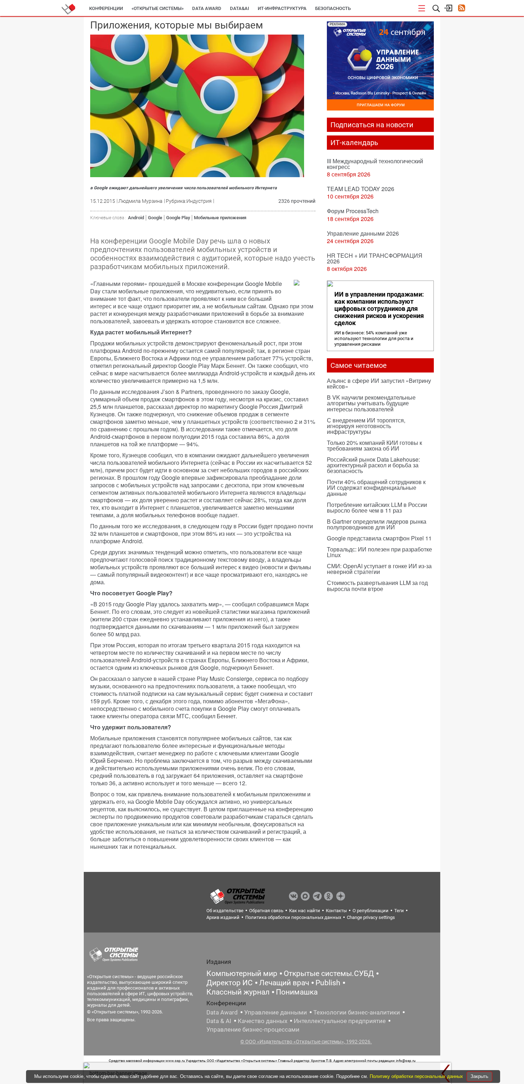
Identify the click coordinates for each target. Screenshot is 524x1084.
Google (155, 217)
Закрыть (479, 1076)
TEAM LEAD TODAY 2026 (360, 189)
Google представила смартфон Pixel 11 (379, 538)
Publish (327, 982)
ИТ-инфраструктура (282, 8)
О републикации (371, 910)
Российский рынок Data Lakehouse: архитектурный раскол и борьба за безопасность (373, 465)
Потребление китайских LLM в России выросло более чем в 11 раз (377, 507)
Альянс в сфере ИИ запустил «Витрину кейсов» (379, 383)
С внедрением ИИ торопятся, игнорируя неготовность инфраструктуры (366, 426)
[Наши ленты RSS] (461, 8)
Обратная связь (266, 910)
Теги (399, 910)
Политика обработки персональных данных (293, 917)
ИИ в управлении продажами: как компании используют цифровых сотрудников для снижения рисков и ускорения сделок (379, 309)
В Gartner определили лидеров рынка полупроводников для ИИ (376, 524)
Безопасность (333, 8)
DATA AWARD (206, 8)
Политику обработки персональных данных (417, 1076)
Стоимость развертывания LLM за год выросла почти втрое (377, 585)
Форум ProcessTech (353, 211)
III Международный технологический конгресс (375, 164)
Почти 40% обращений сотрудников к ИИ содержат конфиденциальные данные (376, 487)
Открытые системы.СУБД (329, 973)
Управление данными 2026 (363, 233)
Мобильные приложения (220, 217)
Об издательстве (224, 910)
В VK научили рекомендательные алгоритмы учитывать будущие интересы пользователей (371, 403)
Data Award (222, 1012)
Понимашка (297, 992)
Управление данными (275, 1012)
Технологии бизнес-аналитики (356, 1012)
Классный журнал (237, 992)
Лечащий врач (284, 982)
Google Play (178, 217)
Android (136, 217)
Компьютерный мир (241, 973)
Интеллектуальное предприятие (340, 1020)
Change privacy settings (371, 917)
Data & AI (218, 1020)
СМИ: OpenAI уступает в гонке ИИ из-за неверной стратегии (379, 569)
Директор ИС (229, 982)
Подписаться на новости (371, 124)
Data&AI (239, 8)
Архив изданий (223, 917)
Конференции (106, 8)
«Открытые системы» (158, 8)
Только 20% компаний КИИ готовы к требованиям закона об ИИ (374, 445)
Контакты (336, 910)
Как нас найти (304, 910)
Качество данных (262, 1020)
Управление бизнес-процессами (252, 1029)
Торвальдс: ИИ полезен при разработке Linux (379, 552)
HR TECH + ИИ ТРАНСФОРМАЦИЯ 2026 (374, 258)
